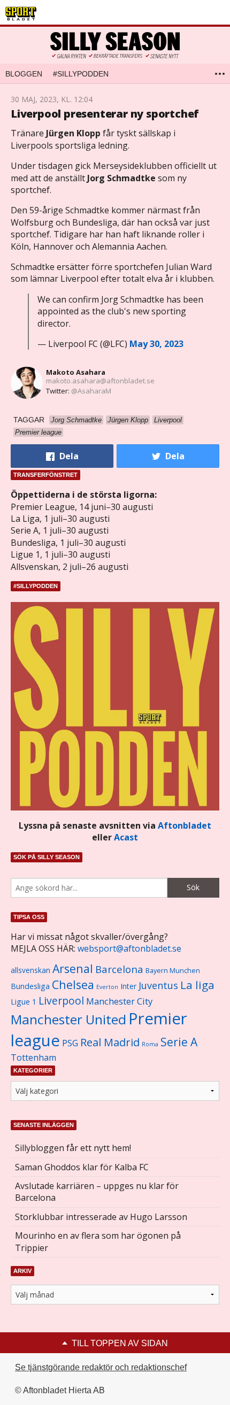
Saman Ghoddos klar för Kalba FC (82, 1167)
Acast (126, 837)
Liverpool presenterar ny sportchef (105, 113)
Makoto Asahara (75, 372)
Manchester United (68, 1019)
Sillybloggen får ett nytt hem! (73, 1148)
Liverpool (61, 1000)
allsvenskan (30, 970)
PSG (70, 1043)
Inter (128, 986)
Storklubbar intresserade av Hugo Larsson (101, 1217)
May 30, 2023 (156, 344)
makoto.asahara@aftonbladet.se (100, 380)
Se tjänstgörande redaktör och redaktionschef (101, 1367)
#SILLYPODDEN (81, 74)
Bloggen (23, 74)
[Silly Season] (115, 45)
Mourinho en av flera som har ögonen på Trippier (98, 1241)
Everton (107, 987)
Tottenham (33, 1057)
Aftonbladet (184, 825)
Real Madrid (110, 1042)
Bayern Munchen (172, 970)
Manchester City (119, 1001)
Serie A (178, 1041)
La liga (197, 984)
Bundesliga (30, 986)
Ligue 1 (23, 1002)
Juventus (158, 985)
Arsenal (72, 968)
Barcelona (119, 969)
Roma (150, 1044)
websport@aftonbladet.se (129, 948)
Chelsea (73, 984)
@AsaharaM (91, 391)
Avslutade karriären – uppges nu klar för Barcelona (97, 1191)
